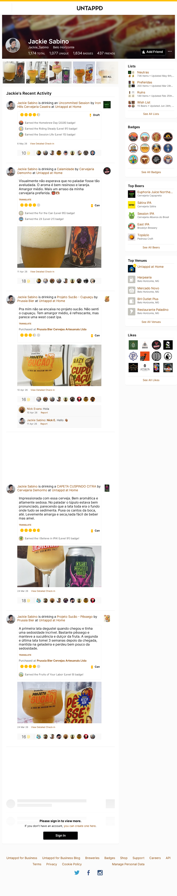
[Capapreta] (168, 356)
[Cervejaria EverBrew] (168, 345)
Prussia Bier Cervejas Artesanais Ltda (61, 329)
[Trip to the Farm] (133, 159)
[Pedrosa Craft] (133, 356)
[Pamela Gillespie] (92, 280)
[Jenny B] (79, 399)
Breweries (92, 858)
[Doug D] (92, 152)
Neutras (143, 72)
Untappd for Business (21, 858)
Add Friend (154, 52)
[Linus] (85, 280)
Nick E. (51, 420)
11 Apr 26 (22, 272)
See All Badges (151, 172)
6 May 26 (22, 144)
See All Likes (151, 380)
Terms (36, 864)
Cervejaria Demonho (32, 490)
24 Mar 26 (22, 591)
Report (44, 412)
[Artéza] (133, 367)
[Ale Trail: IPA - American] (168, 159)
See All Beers (151, 247)
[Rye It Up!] (144, 159)
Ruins (141, 92)
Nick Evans (34, 408)
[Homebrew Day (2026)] (133, 137)
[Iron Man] (156, 137)
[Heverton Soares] (45, 280)
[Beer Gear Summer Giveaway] (133, 148)
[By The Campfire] (156, 148)
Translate (25, 199)
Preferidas (144, 82)
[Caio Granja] (65, 600)
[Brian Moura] (38, 152)
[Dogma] (144, 345)
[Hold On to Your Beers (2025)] (168, 137)
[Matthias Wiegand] (79, 280)
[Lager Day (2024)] (156, 159)
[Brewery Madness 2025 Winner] (168, 148)
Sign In (60, 835)
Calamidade (65, 169)
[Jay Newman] (85, 152)
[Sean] (65, 152)
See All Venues (151, 322)
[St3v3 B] (92, 399)
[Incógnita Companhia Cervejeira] (156, 356)
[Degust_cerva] (79, 152)
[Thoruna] (156, 367)
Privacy (51, 864)
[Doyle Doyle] (52, 280)
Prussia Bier (25, 301)
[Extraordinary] (144, 148)
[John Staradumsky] (38, 600)
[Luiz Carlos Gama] (52, 152)
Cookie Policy (72, 864)
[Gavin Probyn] (72, 600)
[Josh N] (45, 152)
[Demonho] (156, 345)
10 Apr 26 (22, 390)
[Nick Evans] (52, 600)
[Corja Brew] (168, 367)
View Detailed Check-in (42, 144)
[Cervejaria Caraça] (133, 345)
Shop (124, 858)
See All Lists (151, 114)
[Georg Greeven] (72, 152)
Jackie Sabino (27, 103)
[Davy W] (59, 152)
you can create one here (80, 826)
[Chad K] (45, 600)
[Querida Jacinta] (144, 356)
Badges (109, 858)
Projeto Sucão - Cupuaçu (75, 297)
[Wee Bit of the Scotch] (144, 137)
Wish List (143, 102)
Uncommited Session (74, 103)
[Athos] (144, 367)
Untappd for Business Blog (61, 858)
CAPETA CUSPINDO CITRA (76, 486)
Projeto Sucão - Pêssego (75, 616)
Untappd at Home (68, 106)
